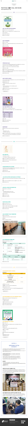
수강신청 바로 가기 (5, 337)
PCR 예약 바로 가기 (5, 91)
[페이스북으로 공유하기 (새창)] (24, 421)
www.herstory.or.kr (9, 303)
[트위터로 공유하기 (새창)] (21, 423)
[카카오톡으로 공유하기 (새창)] (21, 421)
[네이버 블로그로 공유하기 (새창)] (23, 421)
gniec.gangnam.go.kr (19, 288)
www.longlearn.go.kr (11, 332)
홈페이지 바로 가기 (5, 291)
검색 (27, 1)
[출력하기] (23, 423)
